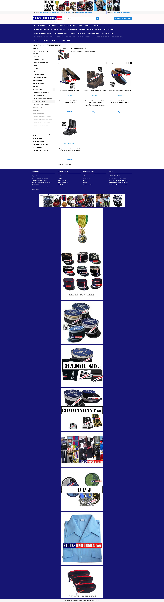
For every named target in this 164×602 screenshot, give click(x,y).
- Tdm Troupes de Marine (40, 77)
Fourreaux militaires (39, 113)
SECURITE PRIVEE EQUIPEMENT (50, 40)
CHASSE (73, 33)
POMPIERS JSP (70, 37)
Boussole (35, 86)
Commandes (86, 178)
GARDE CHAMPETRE (93, 33)
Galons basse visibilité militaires (42, 122)
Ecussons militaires (38, 107)
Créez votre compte (126, 12)
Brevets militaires (61, 33)
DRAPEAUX (81, 33)
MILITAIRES (97, 25)
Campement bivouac (39, 95)
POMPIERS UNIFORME (84, 25)
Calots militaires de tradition (41, 92)
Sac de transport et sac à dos (41, 144)
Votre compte (88, 172)
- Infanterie (36, 68)
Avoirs (84, 180)
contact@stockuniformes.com (84, 12)
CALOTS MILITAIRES (108, 29)
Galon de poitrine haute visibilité (42, 116)
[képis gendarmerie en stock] (82, 322)
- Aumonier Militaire (38, 59)
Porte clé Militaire (38, 138)
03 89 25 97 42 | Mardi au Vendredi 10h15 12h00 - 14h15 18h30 (55, 12)
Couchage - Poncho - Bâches (41, 104)
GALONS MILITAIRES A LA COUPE (43, 33)
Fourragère (36, 110)
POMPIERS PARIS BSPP (84, 37)
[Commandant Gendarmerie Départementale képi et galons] (82, 409)
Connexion (116, 12)
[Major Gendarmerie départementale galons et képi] (82, 366)
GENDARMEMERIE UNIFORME (46, 25)
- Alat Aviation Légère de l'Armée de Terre (42, 52)
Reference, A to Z (116, 63)
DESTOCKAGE (66, 40)
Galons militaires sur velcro (41, 125)
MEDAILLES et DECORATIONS (66, 25)
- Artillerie (36, 56)
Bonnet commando (38, 83)
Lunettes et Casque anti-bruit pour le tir (42, 134)
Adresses (85, 182)
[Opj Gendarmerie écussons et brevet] (82, 489)
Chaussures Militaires (39, 101)
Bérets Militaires (37, 80)
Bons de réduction (87, 184)
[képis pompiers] (82, 275)
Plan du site (60, 184)
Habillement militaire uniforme (41, 128)
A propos (60, 178)
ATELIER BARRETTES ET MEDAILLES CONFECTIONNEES (84, 29)
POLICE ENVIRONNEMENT (101, 37)
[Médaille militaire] (82, 229)
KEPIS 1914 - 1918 (107, 33)
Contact (112, 172)
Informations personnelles (89, 176)
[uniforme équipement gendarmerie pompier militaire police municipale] (82, 5)
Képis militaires (37, 131)
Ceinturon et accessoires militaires (43, 98)
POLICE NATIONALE (117, 37)
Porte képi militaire (38, 141)
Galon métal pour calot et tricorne (42, 119)
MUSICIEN (60, 37)
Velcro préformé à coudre (40, 150)
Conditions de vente (62, 176)
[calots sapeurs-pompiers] (82, 582)
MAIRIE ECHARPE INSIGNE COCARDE (44, 37)
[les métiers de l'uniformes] (82, 449)
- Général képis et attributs (40, 62)
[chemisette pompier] (82, 538)
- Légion (35, 71)
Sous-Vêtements (37, 147)
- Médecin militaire (38, 74)
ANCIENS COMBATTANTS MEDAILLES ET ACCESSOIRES (49, 29)
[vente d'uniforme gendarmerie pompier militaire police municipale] (82, 200)
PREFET (36, 40)
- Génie (35, 65)
